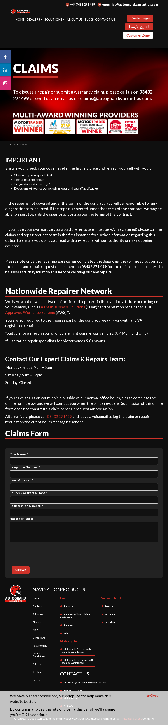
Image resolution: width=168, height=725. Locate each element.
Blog (89, 19)
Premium (69, 625)
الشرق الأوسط (139, 26)
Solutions (38, 614)
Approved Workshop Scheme (30, 312)
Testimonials (40, 645)
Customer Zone (138, 35)
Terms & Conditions (39, 655)
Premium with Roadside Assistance (75, 616)
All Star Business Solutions (63, 307)
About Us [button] (74, 19)
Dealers (37, 606)
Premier (109, 606)
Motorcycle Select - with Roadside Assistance (75, 650)
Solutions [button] (53, 19)
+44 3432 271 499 (82, 4)
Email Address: (21, 480)
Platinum (69, 606)
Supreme (110, 614)
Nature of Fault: (22, 518)
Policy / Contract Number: (29, 493)
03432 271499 (59, 416)
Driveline (110, 622)
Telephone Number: (25, 467)
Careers (37, 679)
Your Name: (19, 454)
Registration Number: (26, 506)
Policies (37, 664)
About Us (38, 622)
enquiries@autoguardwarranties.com (130, 4)
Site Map (37, 672)
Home (20, 19)
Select (67, 633)
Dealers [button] (33, 19)
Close (154, 695)
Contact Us (105, 19)
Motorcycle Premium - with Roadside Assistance (77, 661)
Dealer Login (140, 18)
